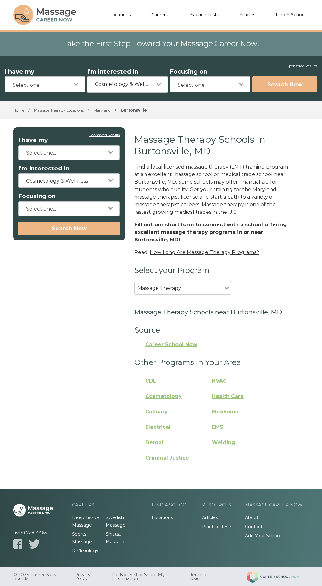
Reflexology (85, 551)
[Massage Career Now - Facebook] (17, 544)
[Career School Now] (278, 576)
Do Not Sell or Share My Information (138, 576)
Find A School (291, 15)
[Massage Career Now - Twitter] (34, 544)
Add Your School (263, 536)
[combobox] (45, 84)
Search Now (285, 84)
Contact (254, 526)
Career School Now (171, 344)
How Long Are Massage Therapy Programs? (204, 252)
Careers (159, 15)
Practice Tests (203, 15)
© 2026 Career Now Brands (34, 576)
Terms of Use (199, 576)
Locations (120, 15)
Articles (247, 15)
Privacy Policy (83, 576)
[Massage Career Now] (44, 14)
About (251, 517)
